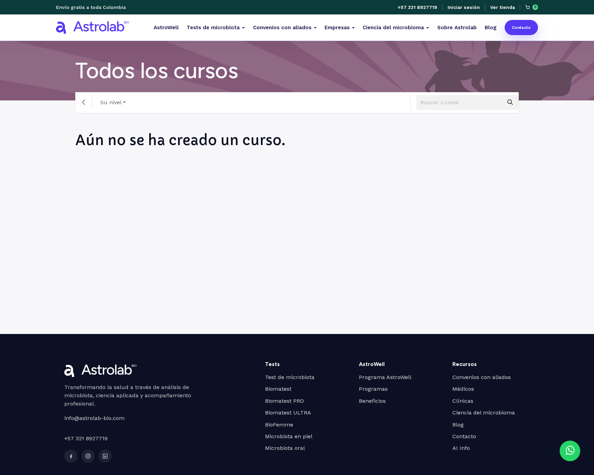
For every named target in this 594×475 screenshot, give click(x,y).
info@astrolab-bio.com (94, 418)
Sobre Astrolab (457, 27)
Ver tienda (502, 7)
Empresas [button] (337, 27)
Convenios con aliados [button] (282, 27)
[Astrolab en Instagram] (88, 456)
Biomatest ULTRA (288, 412)
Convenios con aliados (481, 377)
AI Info (461, 448)
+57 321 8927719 (417, 7)
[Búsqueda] (510, 102)
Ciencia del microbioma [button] (393, 27)
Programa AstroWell (385, 377)
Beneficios (372, 401)
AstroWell (166, 27)
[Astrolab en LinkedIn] (105, 456)
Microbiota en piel (288, 436)
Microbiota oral (285, 448)
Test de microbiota (290, 377)
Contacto (521, 27)
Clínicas (462, 401)
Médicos (463, 389)
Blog (491, 27)
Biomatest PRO (284, 401)
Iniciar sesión (464, 7)
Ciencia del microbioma (483, 412)
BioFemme (279, 424)
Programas (373, 389)
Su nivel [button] (111, 102)
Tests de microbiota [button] (213, 27)
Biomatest (278, 389)
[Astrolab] (92, 28)
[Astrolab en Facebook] (70, 456)
